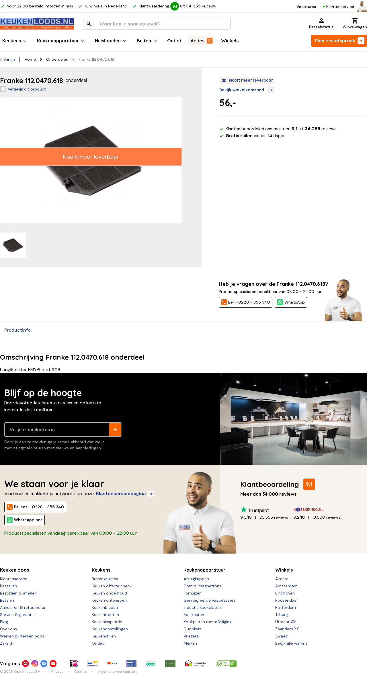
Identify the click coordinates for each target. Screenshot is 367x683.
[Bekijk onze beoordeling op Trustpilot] (267, 509)
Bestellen (8, 585)
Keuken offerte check (112, 585)
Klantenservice (340, 6)
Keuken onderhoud (109, 593)
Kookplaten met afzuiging (208, 621)
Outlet (174, 41)
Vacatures (306, 6)
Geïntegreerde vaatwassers (209, 600)
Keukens (11, 41)
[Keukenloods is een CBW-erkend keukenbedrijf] (226, 663)
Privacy (57, 671)
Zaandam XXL (288, 628)
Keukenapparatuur (58, 41)
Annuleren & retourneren (23, 607)
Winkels (230, 41)
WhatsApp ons (28, 519)
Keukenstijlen (104, 636)
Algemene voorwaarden (117, 671)
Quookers (193, 628)
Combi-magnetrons (202, 585)
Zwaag (281, 636)
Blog (4, 621)
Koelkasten (194, 614)
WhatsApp (294, 302)
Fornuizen (193, 593)
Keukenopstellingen (110, 628)
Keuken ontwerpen (109, 600)
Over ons (8, 628)
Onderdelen (57, 59)
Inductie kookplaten (202, 607)
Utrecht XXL (286, 621)
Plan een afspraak (335, 41)
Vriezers (191, 636)
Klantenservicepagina (121, 494)
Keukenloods (14, 569)
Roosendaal (286, 600)
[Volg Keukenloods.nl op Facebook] (43, 663)
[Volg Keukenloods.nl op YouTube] (53, 663)
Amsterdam (286, 585)
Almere (281, 578)
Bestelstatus (321, 26)
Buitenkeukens (105, 578)
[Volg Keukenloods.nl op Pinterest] (25, 663)
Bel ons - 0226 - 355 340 (39, 506)
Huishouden (108, 41)
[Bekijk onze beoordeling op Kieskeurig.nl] (320, 509)
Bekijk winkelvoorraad (241, 89)
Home (30, 59)
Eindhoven (285, 593)
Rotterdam (285, 607)
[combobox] (157, 23)
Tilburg (281, 614)
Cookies (80, 671)
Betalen (7, 600)
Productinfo (17, 330)
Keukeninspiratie (107, 621)
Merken (190, 643)
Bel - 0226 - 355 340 (249, 302)
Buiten (144, 41)
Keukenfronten (105, 614)
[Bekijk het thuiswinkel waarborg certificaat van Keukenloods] (195, 663)
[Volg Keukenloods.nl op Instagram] (34, 663)
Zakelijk (6, 643)
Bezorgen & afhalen (18, 593)
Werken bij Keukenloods (22, 636)
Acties (197, 41)
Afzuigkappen (196, 578)
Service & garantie (17, 614)
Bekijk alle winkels (291, 643)
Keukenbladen (105, 607)
